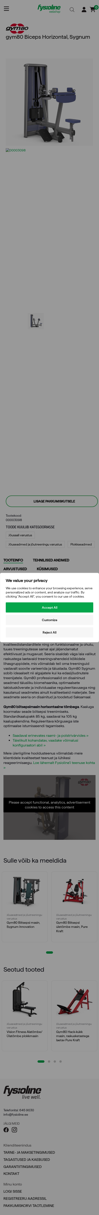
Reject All (49, 632)
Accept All (49, 607)
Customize (49, 620)
